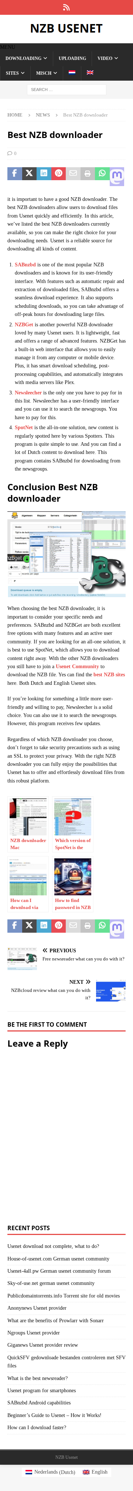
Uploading (72, 58)
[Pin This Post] (58, 176)
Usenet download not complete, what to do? (53, 1246)
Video (105, 58)
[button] (7, 47)
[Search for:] (66, 89)
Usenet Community (77, 666)
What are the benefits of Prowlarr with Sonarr (55, 1320)
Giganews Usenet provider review (42, 1345)
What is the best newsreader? (37, 1378)
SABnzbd (25, 264)
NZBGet (24, 324)
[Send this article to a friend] (73, 176)
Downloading (23, 58)
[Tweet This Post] (29, 176)
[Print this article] (88, 176)
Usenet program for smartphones (41, 1390)
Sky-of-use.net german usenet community (51, 1283)
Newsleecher (28, 393)
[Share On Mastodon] (117, 176)
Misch (43, 73)
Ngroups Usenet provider (33, 1333)
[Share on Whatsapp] (102, 176)
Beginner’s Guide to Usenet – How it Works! (54, 1415)
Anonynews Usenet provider (36, 1308)
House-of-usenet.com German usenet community (58, 1259)
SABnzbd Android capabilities (39, 1403)
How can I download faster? (36, 1427)
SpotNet (24, 427)
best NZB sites (109, 674)
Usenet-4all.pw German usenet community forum (59, 1271)
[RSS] (66, 7)
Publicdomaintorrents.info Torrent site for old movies (63, 1296)
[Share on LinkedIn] (44, 176)
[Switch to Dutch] (72, 73)
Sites (12, 73)
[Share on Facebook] (14, 176)
